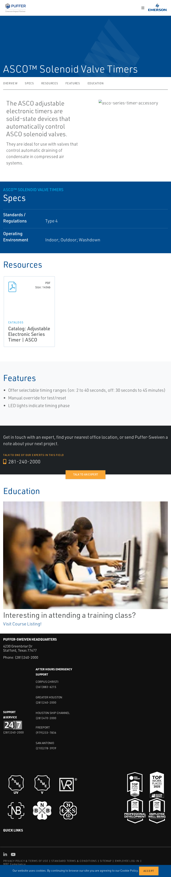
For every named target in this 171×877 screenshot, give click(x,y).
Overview (10, 83)
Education (96, 83)
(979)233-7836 (46, 732)
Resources (49, 83)
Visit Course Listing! (22, 623)
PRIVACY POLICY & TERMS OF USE (25, 860)
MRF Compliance (14, 864)
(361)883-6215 (46, 687)
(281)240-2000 (26, 657)
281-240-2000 (23, 461)
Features (72, 83)
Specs (29, 83)
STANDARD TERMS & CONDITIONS (74, 860)
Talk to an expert (85, 474)
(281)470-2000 (46, 718)
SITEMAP (106, 860)
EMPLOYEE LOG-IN (127, 860)
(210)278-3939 (46, 748)
